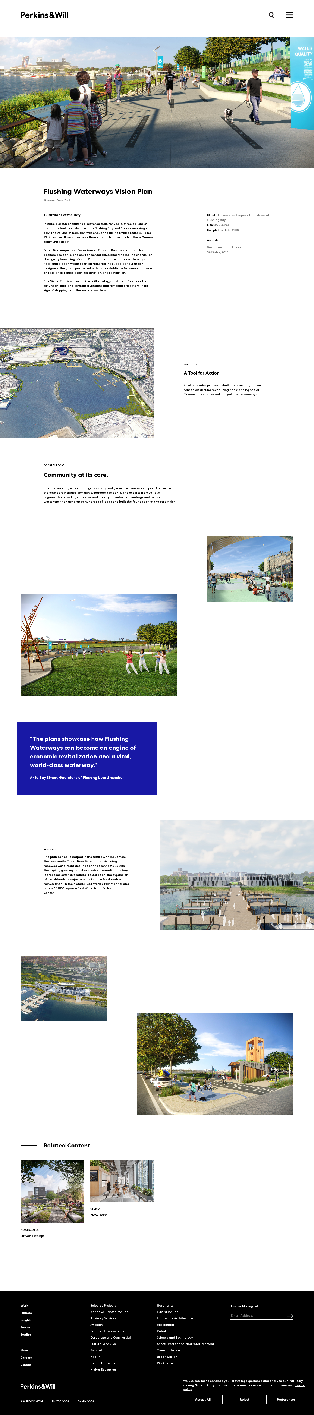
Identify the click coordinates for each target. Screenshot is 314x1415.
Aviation (96, 1325)
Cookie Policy (86, 1400)
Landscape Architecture (175, 1318)
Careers (26, 1357)
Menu (289, 15)
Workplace (165, 1363)
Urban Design (167, 1357)
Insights (26, 1319)
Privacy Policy (60, 1400)
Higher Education (103, 1369)
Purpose (26, 1312)
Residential (165, 1325)
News (24, 1350)
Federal (96, 1350)
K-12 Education (167, 1312)
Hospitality (165, 1305)
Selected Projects (103, 1305)
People (25, 1327)
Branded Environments (107, 1331)
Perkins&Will (45, 14)
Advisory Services (103, 1318)
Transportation (168, 1350)
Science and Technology (175, 1337)
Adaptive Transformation (109, 1312)
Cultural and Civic (103, 1344)
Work (24, 1305)
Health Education (103, 1363)
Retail (161, 1331)
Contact (26, 1364)
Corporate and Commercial (110, 1337)
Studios (26, 1334)
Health (95, 1357)
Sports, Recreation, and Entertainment (185, 1344)
